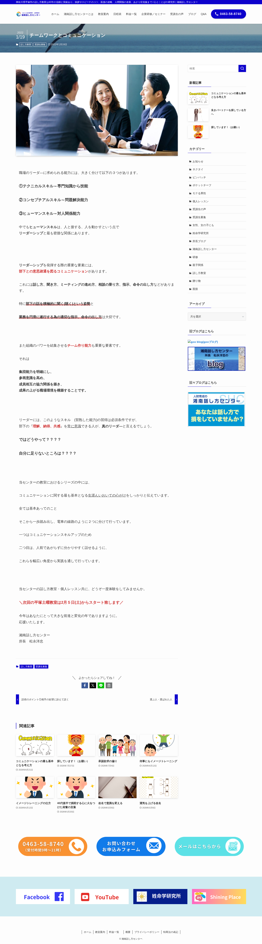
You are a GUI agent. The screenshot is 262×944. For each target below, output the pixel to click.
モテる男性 (199, 193)
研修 (195, 257)
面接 (195, 288)
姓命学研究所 (201, 233)
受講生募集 (40, 44)
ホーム (87, 932)
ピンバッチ (199, 177)
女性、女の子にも (203, 225)
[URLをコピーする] (109, 685)
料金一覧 (115, 932)
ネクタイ (198, 169)
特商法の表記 (170, 932)
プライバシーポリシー (146, 932)
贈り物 (197, 280)
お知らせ (198, 161)
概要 (127, 932)
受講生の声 (199, 209)
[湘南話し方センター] (28, 14)
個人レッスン (201, 201)
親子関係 (198, 264)
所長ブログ (199, 241)
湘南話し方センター (205, 249)
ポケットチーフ (202, 185)
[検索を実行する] (242, 68)
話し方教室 (26, 44)
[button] (85, 685)
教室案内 (100, 932)
